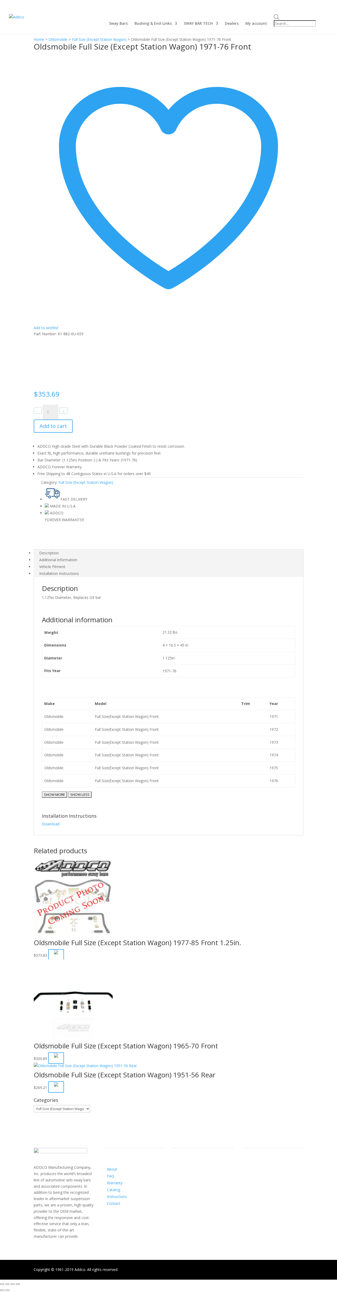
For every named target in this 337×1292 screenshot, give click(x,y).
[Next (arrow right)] (7, 1290)
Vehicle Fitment (52, 566)
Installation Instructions (59, 573)
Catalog (113, 1189)
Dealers (232, 24)
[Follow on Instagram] (187, 1174)
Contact (113, 1203)
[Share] (7, 1284)
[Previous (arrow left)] (2, 1290)
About (112, 1169)
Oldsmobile (58, 39)
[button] (56, 954)
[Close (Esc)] (2, 1284)
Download (51, 823)
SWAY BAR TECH (198, 24)
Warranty (114, 1182)
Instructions (117, 1196)
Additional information (58, 559)
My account (256, 24)
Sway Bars (118, 24)
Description (49, 552)
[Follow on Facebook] (176, 1174)
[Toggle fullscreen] (13, 1284)
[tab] (168, 553)
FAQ (110, 1175)
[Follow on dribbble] (198, 1174)
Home (39, 39)
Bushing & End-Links (153, 24)
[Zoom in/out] (18, 1284)
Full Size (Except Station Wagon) (99, 39)
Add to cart (53, 426)
